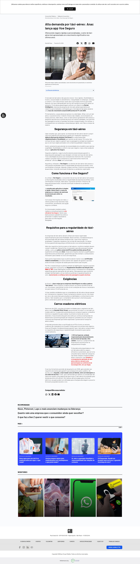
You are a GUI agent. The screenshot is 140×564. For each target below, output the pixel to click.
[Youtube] (32, 547)
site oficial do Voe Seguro (56, 212)
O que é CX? (100, 541)
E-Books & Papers (25, 541)
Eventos (38, 541)
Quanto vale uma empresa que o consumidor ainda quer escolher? (51, 413)
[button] (77, 43)
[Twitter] (28, 547)
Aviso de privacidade (86, 541)
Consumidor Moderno (50, 16)
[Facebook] (20, 547)
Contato (72, 541)
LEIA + (120, 427)
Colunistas (49, 541)
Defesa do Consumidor (63, 16)
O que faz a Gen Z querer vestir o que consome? (41, 417)
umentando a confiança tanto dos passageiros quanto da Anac (70, 275)
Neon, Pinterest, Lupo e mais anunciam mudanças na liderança (49, 408)
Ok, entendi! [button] (70, 9)
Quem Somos (61, 541)
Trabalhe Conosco (114, 541)
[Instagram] (24, 547)
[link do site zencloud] (75, 560)
